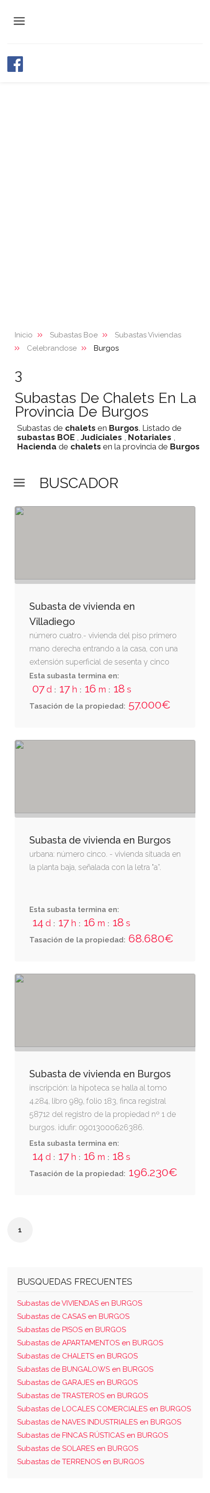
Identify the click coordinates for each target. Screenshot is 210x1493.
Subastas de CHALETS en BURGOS (77, 1356)
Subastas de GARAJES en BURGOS (77, 1382)
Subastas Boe (74, 335)
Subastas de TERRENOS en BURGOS (80, 1461)
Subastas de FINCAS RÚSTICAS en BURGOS (92, 1435)
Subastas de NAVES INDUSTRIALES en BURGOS (99, 1422)
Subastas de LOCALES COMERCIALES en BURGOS (104, 1408)
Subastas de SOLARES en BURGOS (77, 1448)
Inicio (24, 335)
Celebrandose (52, 348)
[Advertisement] (105, 192)
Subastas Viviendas (148, 335)
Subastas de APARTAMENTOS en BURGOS (90, 1342)
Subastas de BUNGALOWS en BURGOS (85, 1369)
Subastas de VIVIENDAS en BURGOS (79, 1303)
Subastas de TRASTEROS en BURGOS (82, 1395)
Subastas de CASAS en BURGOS (73, 1316)
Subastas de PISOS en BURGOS (71, 1329)
